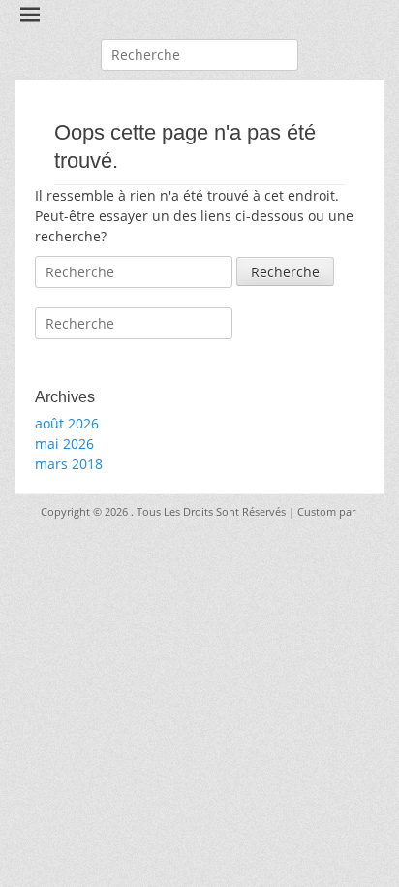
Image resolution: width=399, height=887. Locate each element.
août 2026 (67, 423)
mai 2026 (64, 443)
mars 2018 (69, 464)
